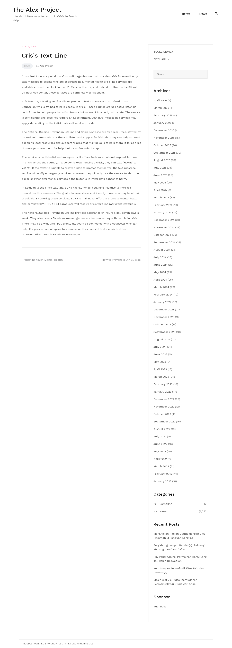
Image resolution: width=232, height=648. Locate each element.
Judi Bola (160, 606)
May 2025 (160, 182)
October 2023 (162, 324)
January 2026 (162, 122)
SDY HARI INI (162, 59)
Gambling (165, 503)
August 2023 (162, 339)
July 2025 (160, 167)
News (203, 13)
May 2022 (160, 451)
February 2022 (163, 473)
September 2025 (164, 152)
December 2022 (164, 399)
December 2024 (164, 219)
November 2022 (164, 406)
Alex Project (46, 65)
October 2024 (162, 234)
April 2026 (160, 100)
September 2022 (164, 421)
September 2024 (164, 242)
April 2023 (160, 369)
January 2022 (162, 481)
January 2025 (162, 212)
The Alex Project (37, 9)
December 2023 (164, 309)
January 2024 (163, 302)
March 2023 (161, 376)
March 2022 (161, 466)
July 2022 (160, 436)
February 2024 (163, 294)
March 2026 (161, 107)
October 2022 (162, 414)
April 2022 (160, 458)
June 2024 (160, 264)
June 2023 (160, 354)
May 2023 (160, 361)
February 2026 (163, 115)
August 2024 (162, 249)
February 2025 (163, 205)
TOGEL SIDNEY (163, 51)
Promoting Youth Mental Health (42, 259)
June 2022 (160, 444)
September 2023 (164, 332)
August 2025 (162, 160)
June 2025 (160, 175)
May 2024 (160, 272)
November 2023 (164, 317)
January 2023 (162, 391)
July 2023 (160, 346)
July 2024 (160, 257)
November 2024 (164, 227)
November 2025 (164, 137)
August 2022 (162, 429)
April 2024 (160, 279)
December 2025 (164, 130)
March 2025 (161, 197)
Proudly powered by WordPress (42, 643)
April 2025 (160, 190)
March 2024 (161, 287)
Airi (76, 643)
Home (186, 13)
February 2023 (163, 384)
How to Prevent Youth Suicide (121, 259)
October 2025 (162, 145)
